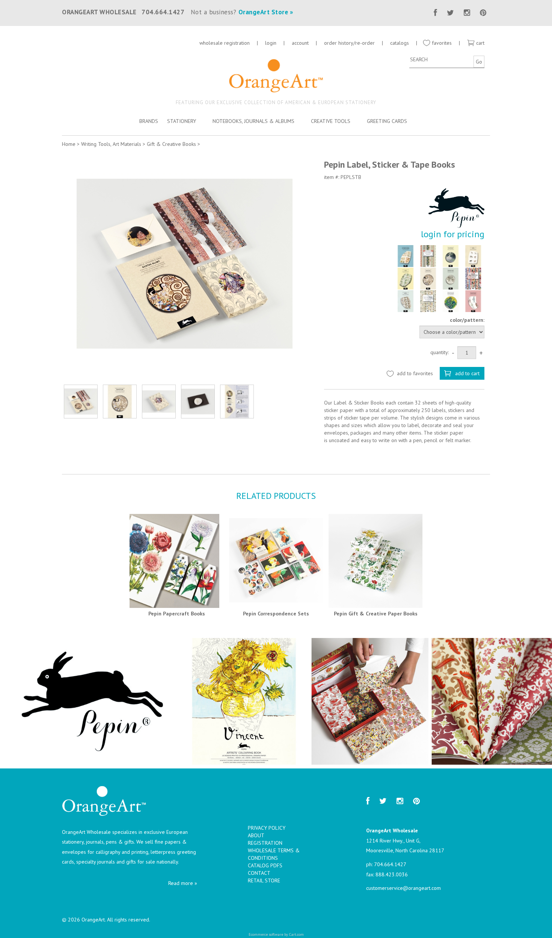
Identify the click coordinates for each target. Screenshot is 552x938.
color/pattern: (467, 320)
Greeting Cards (387, 121)
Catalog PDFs (265, 865)
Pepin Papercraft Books (176, 613)
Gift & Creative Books (171, 144)
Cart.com (296, 934)
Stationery (181, 121)
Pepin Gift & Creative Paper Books (376, 613)
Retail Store (264, 880)
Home (68, 144)
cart (479, 42)
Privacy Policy (266, 827)
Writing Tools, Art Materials (111, 144)
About (256, 835)
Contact (259, 873)
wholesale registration (224, 42)
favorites (441, 42)
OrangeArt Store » (265, 12)
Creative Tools (330, 121)
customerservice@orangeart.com (403, 888)
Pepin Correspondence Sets (276, 613)
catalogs (400, 42)
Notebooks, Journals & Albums (253, 121)
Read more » (182, 883)
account (300, 42)
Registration (265, 843)
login (270, 42)
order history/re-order (349, 42)
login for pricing (452, 234)
